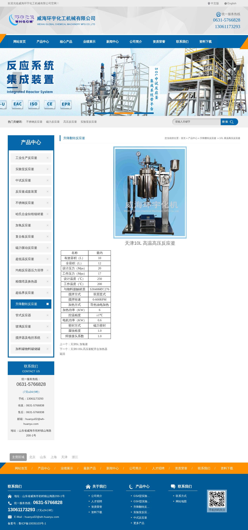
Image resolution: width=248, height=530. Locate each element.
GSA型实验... (141, 495)
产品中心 (43, 41)
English (231, 3)
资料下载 (205, 41)
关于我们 (99, 486)
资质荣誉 (159, 41)
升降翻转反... (141, 506)
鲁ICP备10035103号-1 (32, 523)
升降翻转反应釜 (208, 138)
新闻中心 (112, 41)
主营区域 (18, 457)
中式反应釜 (140, 517)
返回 (62, 353)
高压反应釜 (70, 121)
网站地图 (181, 501)
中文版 (215, 3)
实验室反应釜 (89, 121)
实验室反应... (141, 512)
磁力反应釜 (53, 121)
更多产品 (138, 523)
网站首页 (19, 41)
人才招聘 (158, 468)
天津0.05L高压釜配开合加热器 (89, 349)
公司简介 (136, 41)
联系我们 (182, 41)
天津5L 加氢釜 (79, 344)
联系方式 (181, 495)
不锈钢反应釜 (34, 121)
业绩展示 (89, 41)
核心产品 (66, 41)
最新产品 (90, 468)
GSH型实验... (141, 501)
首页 (183, 138)
